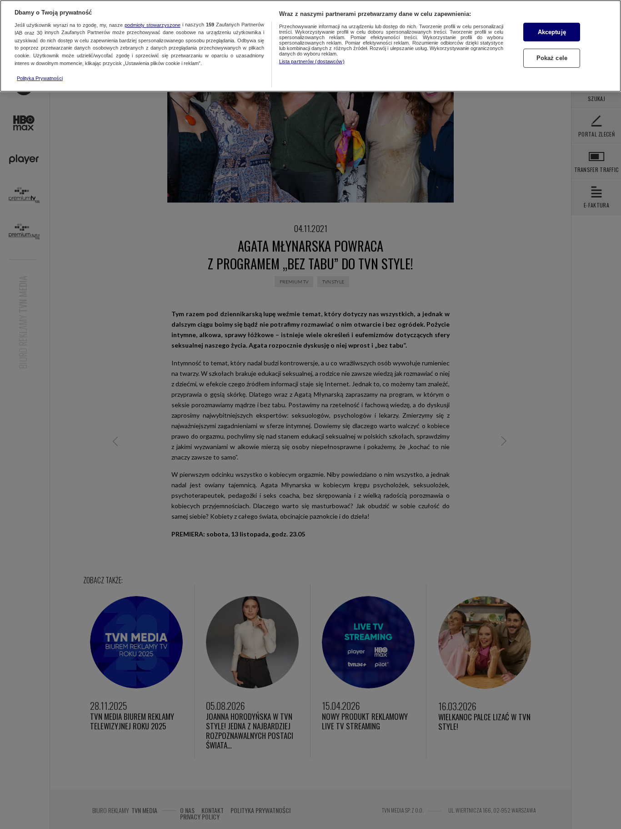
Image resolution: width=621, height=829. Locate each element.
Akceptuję (552, 32)
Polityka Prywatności (40, 78)
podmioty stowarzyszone (152, 25)
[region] (310, 46)
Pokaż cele (551, 58)
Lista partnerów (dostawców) (312, 61)
